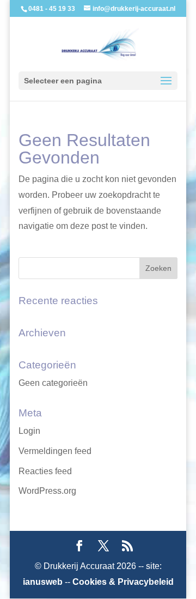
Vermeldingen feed (55, 451)
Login (29, 430)
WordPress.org (47, 490)
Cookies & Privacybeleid (123, 581)
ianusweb (43, 581)
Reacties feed (45, 471)
